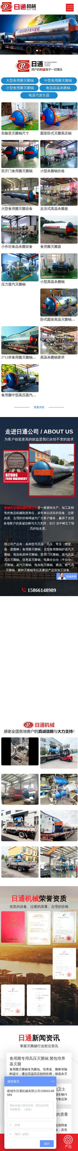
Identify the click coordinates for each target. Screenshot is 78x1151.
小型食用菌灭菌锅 (20, 88)
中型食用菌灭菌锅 (58, 80)
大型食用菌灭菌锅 (20, 80)
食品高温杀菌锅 (58, 88)
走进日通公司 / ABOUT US (39, 432)
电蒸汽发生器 (39, 95)
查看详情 (39, 407)
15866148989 (42, 590)
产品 (68, 1146)
